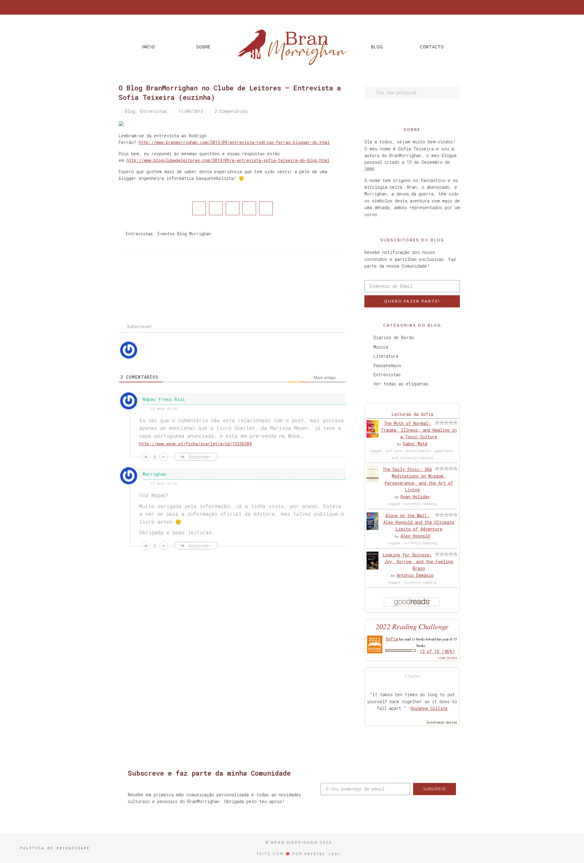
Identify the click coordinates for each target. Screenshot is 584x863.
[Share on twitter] (216, 208)
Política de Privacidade (55, 848)
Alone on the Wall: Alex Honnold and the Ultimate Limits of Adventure (418, 522)
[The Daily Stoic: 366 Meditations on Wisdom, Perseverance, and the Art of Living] (372, 481)
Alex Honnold (415, 536)
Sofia (392, 639)
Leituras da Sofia (412, 414)
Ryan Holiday (415, 497)
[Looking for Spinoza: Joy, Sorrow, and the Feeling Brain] (372, 568)
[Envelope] (458, 7)
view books (447, 658)
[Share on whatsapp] (266, 208)
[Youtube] (448, 7)
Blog (377, 47)
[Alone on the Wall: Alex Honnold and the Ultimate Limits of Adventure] (372, 528)
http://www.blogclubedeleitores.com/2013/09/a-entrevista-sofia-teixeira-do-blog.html (228, 160)
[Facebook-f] (408, 7)
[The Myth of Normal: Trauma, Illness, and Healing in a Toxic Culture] (372, 436)
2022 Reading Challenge (412, 626)
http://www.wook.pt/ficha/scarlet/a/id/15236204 (195, 444)
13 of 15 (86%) (437, 651)
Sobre (203, 47)
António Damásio (415, 575)
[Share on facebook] (199, 208)
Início (148, 47)
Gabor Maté (415, 444)
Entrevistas (139, 234)
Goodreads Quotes (442, 722)
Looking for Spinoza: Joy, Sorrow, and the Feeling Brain (418, 561)
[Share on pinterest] (249, 208)
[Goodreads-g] (438, 7)
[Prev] (175, 278)
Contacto (432, 47)
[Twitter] (418, 7)
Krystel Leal (322, 853)
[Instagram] (428, 7)
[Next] (289, 278)
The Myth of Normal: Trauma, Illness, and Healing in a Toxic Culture (419, 430)
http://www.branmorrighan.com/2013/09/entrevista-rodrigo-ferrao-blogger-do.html (234, 142)
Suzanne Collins (429, 708)
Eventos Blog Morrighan (184, 234)
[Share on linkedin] (232, 208)
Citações (412, 676)
